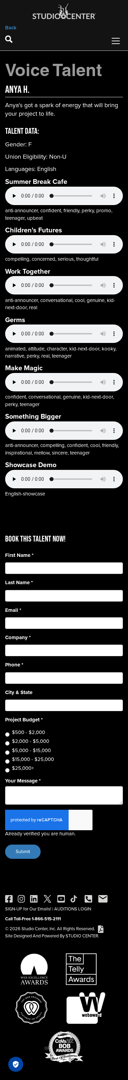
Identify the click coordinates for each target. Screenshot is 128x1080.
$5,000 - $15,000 (31, 750)
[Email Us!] (103, 898)
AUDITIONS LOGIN (72, 909)
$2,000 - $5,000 (30, 741)
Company (18, 637)
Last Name (19, 582)
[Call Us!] (88, 898)
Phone (14, 664)
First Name (19, 555)
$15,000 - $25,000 (33, 759)
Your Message (23, 780)
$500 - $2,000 (28, 732)
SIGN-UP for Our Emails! (28, 909)
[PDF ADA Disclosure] (100, 928)
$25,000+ (23, 768)
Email (13, 610)
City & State (18, 692)
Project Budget (24, 719)
